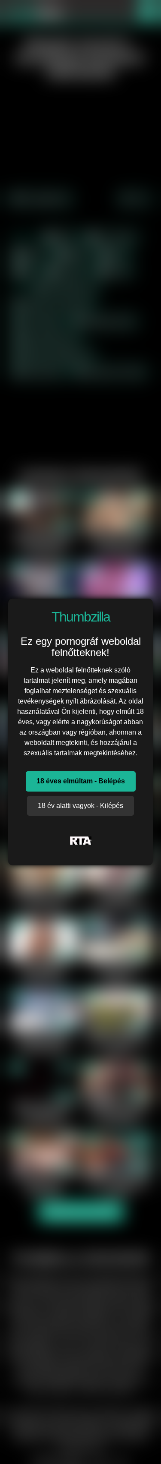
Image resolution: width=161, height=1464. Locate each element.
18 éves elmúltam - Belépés (80, 781)
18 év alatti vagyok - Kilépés (80, 805)
